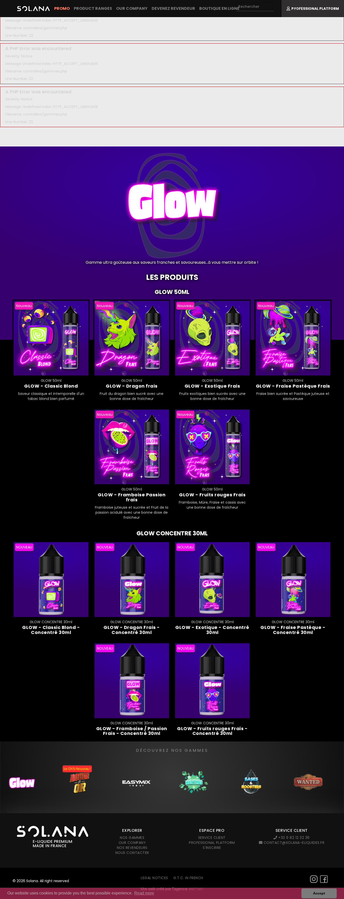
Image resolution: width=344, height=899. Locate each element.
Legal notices (154, 877)
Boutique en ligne (219, 8)
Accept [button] (319, 893)
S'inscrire (212, 847)
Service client (212, 837)
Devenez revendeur (173, 8)
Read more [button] (144, 893)
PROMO (62, 8)
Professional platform (212, 842)
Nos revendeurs (132, 847)
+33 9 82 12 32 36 (293, 837)
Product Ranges (93, 8)
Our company (132, 8)
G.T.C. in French (188, 877)
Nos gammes (132, 837)
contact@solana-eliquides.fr (293, 842)
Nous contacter (132, 852)
